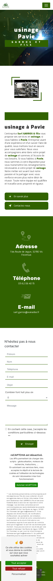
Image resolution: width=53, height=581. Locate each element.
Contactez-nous (22, 205)
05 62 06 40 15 (26, 283)
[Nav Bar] (46, 5)
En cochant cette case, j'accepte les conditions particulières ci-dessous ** (27, 432)
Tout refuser (18, 568)
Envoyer (29, 443)
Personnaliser (19, 574)
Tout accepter (18, 563)
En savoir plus (21, 196)
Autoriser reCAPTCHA (26, 485)
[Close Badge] (40, 570)
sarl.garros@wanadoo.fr (26, 312)
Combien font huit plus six (19, 392)
